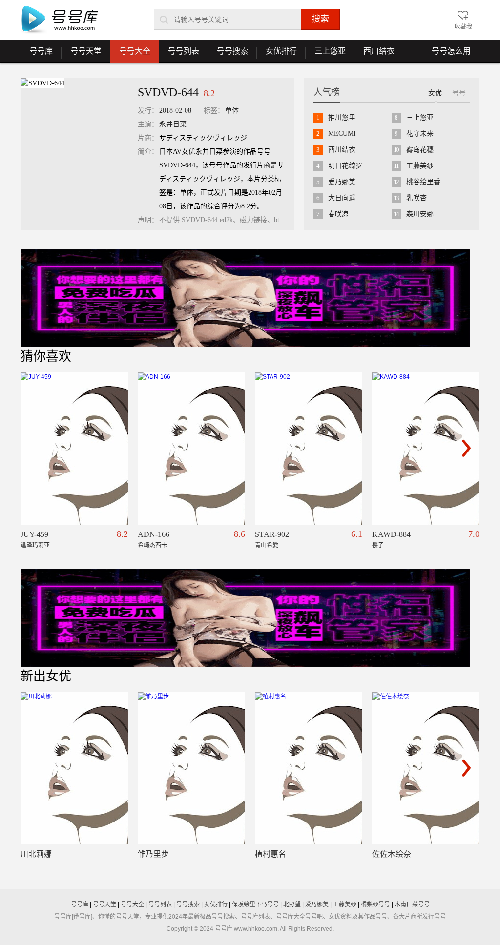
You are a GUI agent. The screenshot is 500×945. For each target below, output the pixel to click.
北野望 (292, 904)
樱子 (378, 545)
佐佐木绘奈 (391, 854)
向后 (466, 448)
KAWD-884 (391, 534)
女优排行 (277, 54)
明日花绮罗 (345, 165)
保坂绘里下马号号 (255, 904)
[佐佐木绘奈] (425, 768)
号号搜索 (228, 54)
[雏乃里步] (191, 768)
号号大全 (134, 51)
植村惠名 (270, 854)
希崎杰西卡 (152, 545)
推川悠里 (341, 117)
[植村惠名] (308, 768)
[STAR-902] (308, 448)
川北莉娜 (36, 854)
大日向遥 (341, 198)
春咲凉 (338, 214)
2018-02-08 (175, 110)
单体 (232, 110)
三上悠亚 (326, 54)
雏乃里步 (153, 854)
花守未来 (420, 133)
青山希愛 (266, 545)
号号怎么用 (451, 51)
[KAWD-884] (425, 448)
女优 (435, 93)
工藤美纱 (420, 165)
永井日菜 (173, 124)
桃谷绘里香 (423, 181)
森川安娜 (420, 214)
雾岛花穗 (420, 149)
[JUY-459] (74, 448)
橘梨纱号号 (375, 904)
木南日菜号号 (412, 904)
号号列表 (179, 54)
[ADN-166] (191, 448)
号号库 (37, 54)
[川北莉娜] (74, 768)
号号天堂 (82, 54)
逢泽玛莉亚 (35, 545)
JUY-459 (34, 534)
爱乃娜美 (341, 181)
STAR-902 (272, 534)
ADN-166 (153, 534)
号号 (459, 93)
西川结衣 (374, 54)
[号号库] (60, 20)
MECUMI (342, 133)
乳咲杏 (416, 198)
